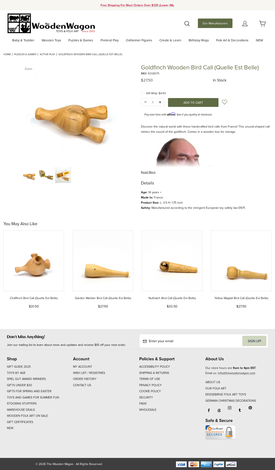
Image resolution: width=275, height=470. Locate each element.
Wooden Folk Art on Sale (27, 416)
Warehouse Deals (21, 410)
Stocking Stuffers (22, 403)
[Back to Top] (262, 443)
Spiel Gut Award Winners (26, 379)
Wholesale (147, 410)
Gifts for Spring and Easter (29, 391)
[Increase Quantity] (160, 102)
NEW (10, 428)
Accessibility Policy (154, 366)
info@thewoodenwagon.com (236, 373)
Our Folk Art (215, 388)
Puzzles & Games (25, 54)
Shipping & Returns (154, 373)
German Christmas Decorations (230, 400)
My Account (82, 366)
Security (146, 397)
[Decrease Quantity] (145, 102)
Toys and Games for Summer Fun (33, 397)
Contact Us (82, 385)
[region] (68, 175)
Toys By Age (16, 373)
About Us (212, 382)
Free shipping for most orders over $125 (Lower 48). (137, 5)
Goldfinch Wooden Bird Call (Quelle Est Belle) (90, 54)
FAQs (143, 403)
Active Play (47, 54)
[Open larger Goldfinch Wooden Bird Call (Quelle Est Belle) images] (68, 113)
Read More (148, 172)
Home (7, 54)
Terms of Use (149, 379)
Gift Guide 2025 (19, 366)
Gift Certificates (20, 422)
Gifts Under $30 (19, 385)
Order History (84, 379)
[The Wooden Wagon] (51, 23)
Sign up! (254, 341)
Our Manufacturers (215, 23)
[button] (28, 175)
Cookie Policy (150, 391)
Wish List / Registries (89, 373)
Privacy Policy (150, 385)
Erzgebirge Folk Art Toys (225, 394)
